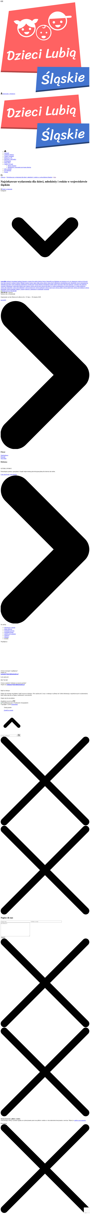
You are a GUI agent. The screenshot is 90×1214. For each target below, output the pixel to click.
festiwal (40, 281)
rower (78, 283)
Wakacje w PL (8, 158)
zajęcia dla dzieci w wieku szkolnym (75, 286)
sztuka (52, 284)
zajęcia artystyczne (36, 286)
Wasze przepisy (12, 165)
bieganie (24, 281)
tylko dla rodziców (68, 284)
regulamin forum (8, 632)
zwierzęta (46, 289)
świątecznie (31, 284)
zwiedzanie (40, 289)
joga (2, 283)
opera (34, 283)
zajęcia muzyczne (50, 287)
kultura (18, 283)
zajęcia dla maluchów (7, 287)
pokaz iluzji (50, 283)
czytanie (29, 281)
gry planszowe (74, 281)
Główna (3, 177)
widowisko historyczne (19, 286)
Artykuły (6, 153)
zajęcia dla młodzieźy (19, 287)
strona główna (8, 629)
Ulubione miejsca (9, 154)
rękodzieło (73, 283)
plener (45, 283)
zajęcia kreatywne (30, 287)
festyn (44, 281)
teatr (58, 284)
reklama (6, 637)
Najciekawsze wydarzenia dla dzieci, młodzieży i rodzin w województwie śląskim (29, 177)
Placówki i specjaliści (10, 159)
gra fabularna (55, 281)
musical (27, 283)
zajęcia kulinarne (40, 287)
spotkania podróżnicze (21, 284)
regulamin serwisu (9, 630)
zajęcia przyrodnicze (79, 287)
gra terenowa (63, 281)
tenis (61, 284)
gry (68, 281)
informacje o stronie (9, 627)
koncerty (8, 283)
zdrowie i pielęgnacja (31, 289)
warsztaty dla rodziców (80, 284)
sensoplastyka (84, 283)
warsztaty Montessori (6, 286)
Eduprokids (14, 704)
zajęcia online (59, 287)
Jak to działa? (8, 169)
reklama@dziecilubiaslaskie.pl (16, 684)
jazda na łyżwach (83, 281)
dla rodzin (35, 281)
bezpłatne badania (17, 281)
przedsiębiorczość (65, 283)
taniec (55, 284)
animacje (9, 281)
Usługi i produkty (9, 156)
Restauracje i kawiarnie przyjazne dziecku (19, 167)
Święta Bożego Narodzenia (42, 284)
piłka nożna (40, 283)
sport (13, 284)
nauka (31, 283)
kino (55, 177)
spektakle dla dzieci (6, 284)
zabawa (28, 286)
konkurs (13, 283)
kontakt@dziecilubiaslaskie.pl (9, 674)
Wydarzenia (7, 161)
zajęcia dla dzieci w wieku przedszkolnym (53, 286)
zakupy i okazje (20, 289)
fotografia (49, 281)
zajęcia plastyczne (68, 287)
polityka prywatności (10, 634)
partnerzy (6, 635)
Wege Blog (7, 162)
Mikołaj (22, 283)
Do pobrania (7, 170)
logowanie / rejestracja (9, 93)
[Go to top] (12, 733)
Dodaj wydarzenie (7, 189)
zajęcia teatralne (11, 289)
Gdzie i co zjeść (8, 164)
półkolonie (57, 283)
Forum (6, 172)
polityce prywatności (80, 1120)
